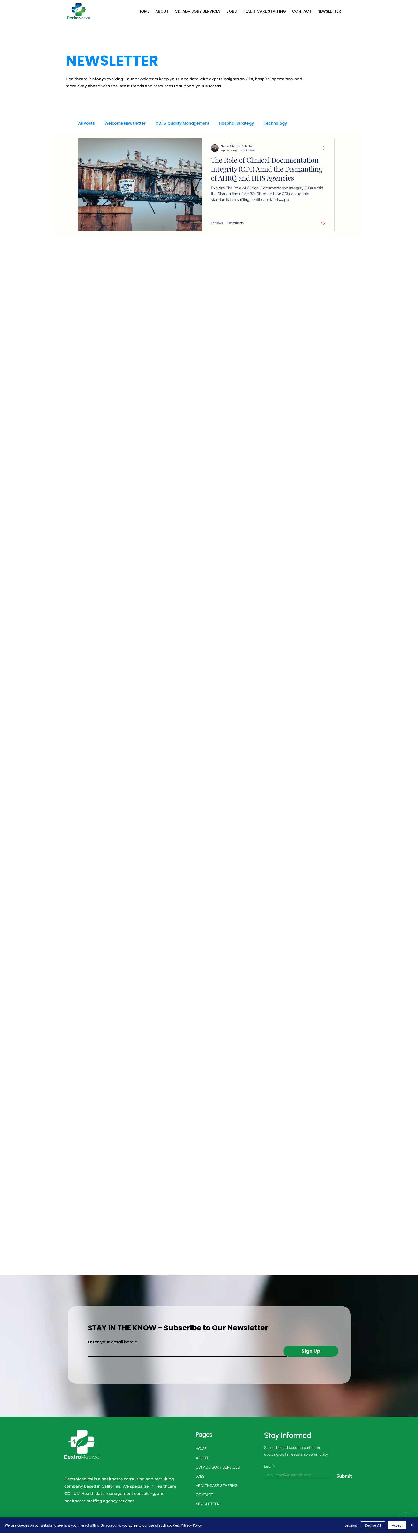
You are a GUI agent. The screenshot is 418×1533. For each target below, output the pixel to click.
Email (269, 1466)
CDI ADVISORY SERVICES (211, 1467)
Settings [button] (350, 1525)
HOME (201, 1448)
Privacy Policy (191, 1525)
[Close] (412, 1525)
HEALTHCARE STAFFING (211, 1485)
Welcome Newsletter (125, 123)
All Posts (86, 123)
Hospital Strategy (236, 123)
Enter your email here (111, 1342)
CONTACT (204, 1495)
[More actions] (325, 148)
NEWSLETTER (207, 1504)
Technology (275, 123)
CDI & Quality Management (182, 123)
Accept (397, 1525)
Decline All (373, 1525)
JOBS (200, 1476)
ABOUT (202, 1458)
